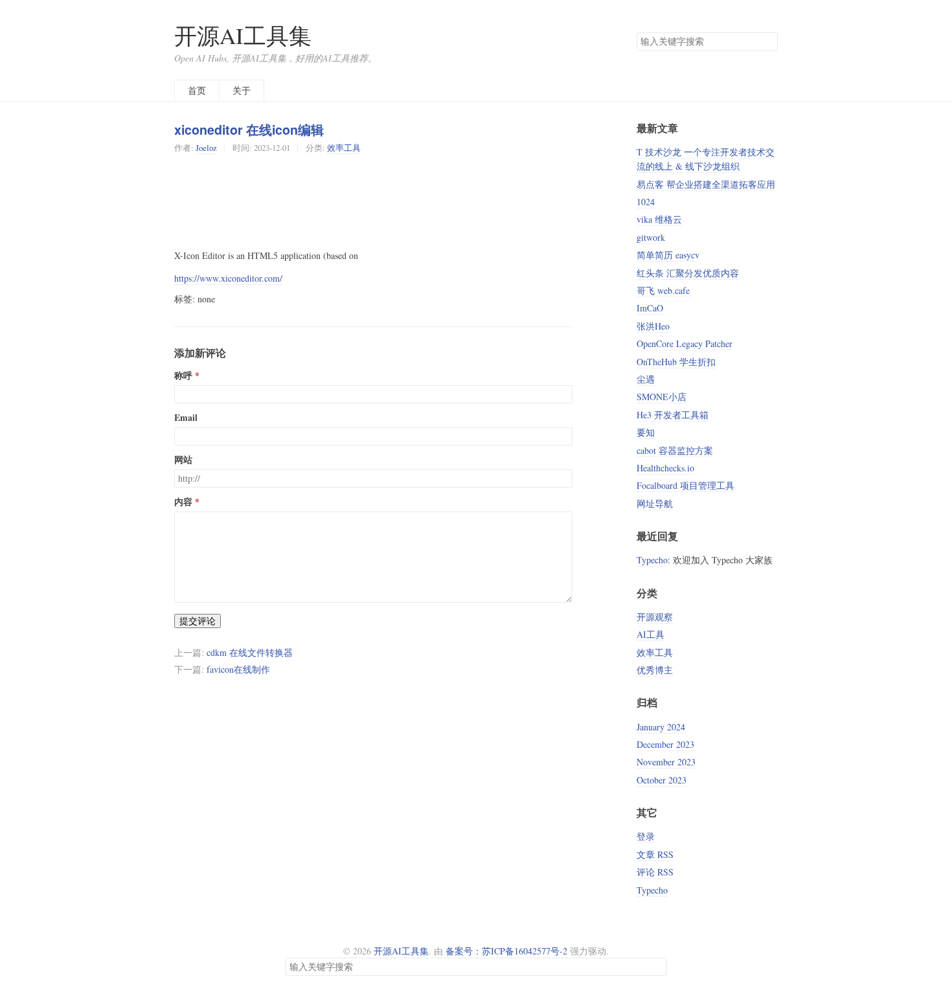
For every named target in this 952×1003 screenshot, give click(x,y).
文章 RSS (655, 854)
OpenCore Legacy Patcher (684, 343)
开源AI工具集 (243, 35)
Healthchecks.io (665, 468)
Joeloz (206, 147)
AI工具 (650, 634)
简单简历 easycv (668, 255)
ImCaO (650, 308)
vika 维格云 (659, 219)
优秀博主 (655, 670)
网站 (183, 460)
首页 (197, 90)
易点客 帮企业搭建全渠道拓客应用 (706, 184)
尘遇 (646, 379)
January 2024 (661, 727)
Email (186, 417)
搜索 (767, 41)
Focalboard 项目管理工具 (685, 485)
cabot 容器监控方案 (675, 450)
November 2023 (666, 762)
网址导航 (655, 503)
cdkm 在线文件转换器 (250, 652)
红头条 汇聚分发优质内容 (688, 273)
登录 (646, 836)
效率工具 (344, 147)
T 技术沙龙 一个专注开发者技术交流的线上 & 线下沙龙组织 (706, 159)
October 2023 (661, 780)
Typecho (652, 560)
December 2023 (665, 744)
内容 (183, 502)
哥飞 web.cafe (663, 290)
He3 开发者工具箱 (672, 415)
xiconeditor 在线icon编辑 (249, 129)
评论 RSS (655, 872)
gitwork (651, 237)
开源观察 (655, 617)
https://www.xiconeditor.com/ (228, 278)
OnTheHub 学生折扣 (676, 361)
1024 (646, 202)
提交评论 (197, 620)
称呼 (183, 375)
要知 (646, 432)
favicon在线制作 (238, 669)
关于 (241, 90)
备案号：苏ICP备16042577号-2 (506, 951)
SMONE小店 (661, 396)
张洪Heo (653, 326)
